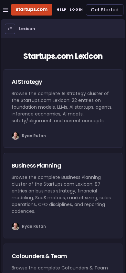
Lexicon (27, 28)
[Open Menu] (10, 29)
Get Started (105, 9)
